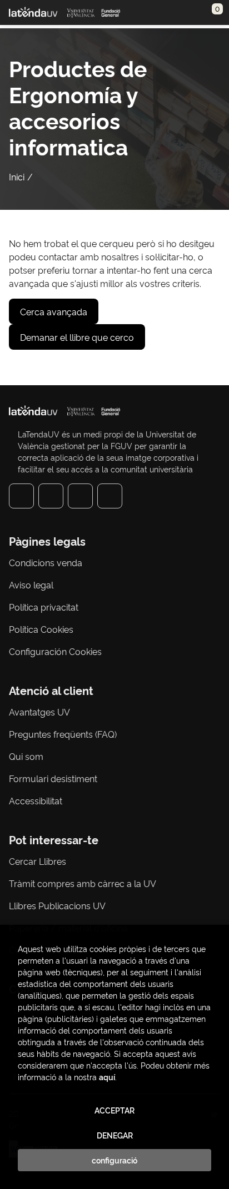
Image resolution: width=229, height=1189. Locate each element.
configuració (114, 1160)
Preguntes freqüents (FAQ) (63, 734)
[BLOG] (109, 495)
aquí (107, 1076)
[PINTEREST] (80, 495)
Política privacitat (43, 607)
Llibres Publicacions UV (57, 905)
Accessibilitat (35, 800)
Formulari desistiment (53, 778)
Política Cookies (41, 629)
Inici (16, 176)
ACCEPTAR (114, 1110)
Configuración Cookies (55, 651)
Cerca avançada (53, 311)
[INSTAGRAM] (50, 495)
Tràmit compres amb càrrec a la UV (82, 883)
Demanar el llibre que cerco (77, 337)
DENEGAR (115, 1135)
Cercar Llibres (37, 861)
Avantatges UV (39, 712)
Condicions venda (45, 562)
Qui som (26, 756)
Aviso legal (31, 584)
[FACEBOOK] (21, 495)
